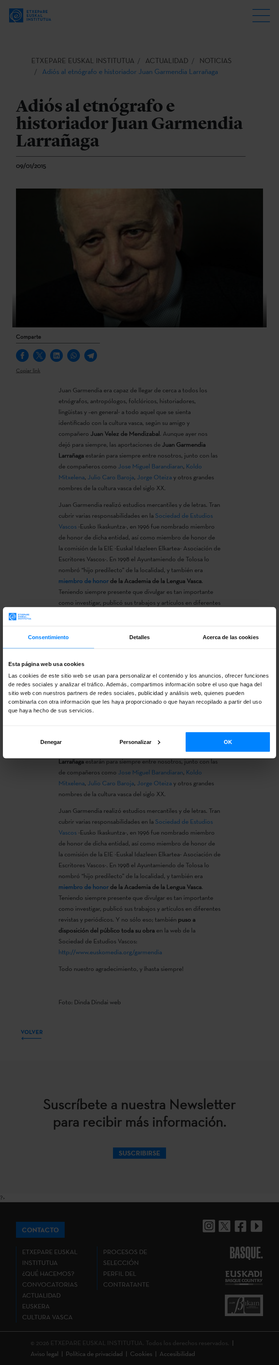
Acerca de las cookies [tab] (231, 637)
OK (228, 742)
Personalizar (135, 742)
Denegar (51, 742)
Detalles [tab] (139, 637)
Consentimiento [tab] (48, 637)
